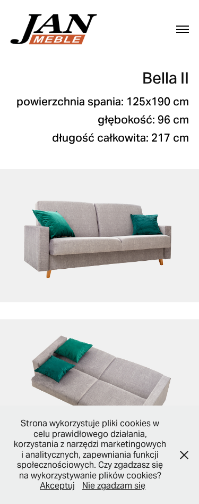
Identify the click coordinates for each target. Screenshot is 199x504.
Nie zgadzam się (113, 485)
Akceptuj (57, 485)
